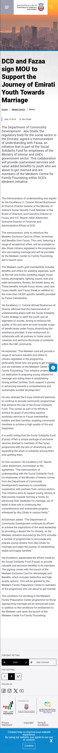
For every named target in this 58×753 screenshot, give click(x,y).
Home (5, 109)
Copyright (29, 722)
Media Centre (18, 109)
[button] (53, 368)
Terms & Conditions (43, 723)
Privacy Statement (7, 723)
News (32, 109)
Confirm (29, 745)
